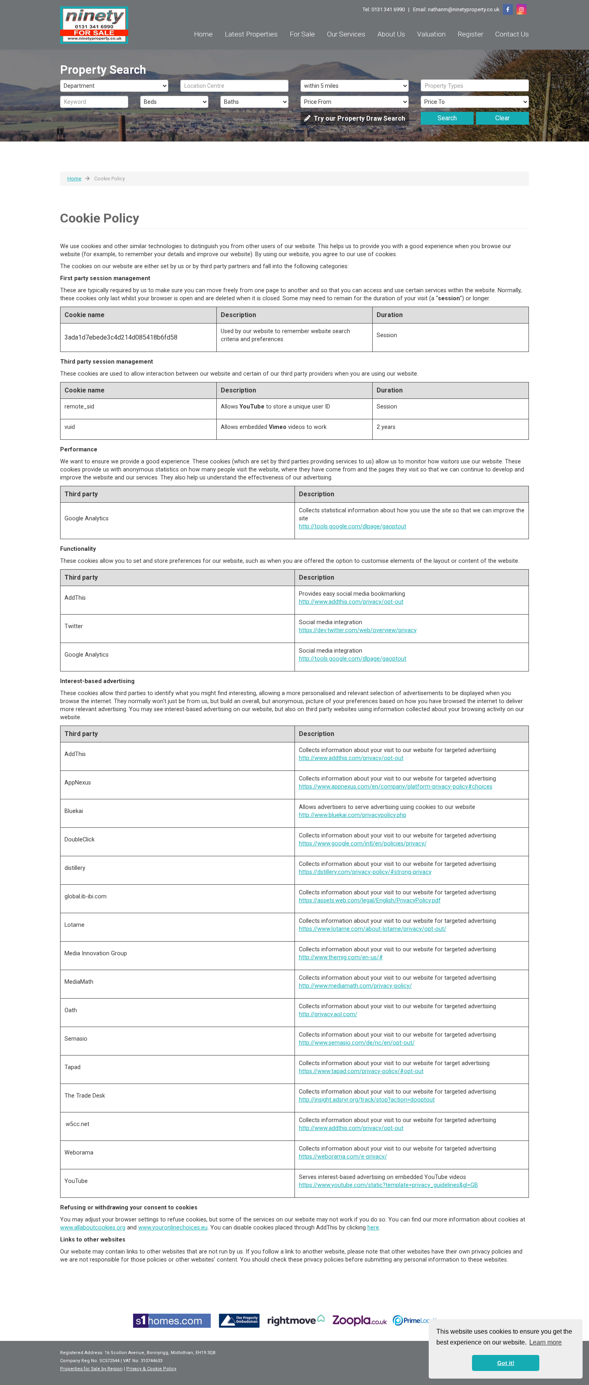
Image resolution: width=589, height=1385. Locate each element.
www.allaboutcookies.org (92, 1227)
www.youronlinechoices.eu (173, 1227)
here (373, 1227)
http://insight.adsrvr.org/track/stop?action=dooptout (367, 1099)
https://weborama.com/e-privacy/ (343, 1156)
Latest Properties (251, 34)
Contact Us (512, 34)
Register (470, 34)
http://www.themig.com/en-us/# (341, 957)
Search (447, 118)
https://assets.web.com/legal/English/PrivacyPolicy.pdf (370, 900)
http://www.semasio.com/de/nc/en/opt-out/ (357, 1042)
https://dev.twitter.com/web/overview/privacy (358, 630)
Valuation (431, 34)
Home (203, 34)
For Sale (302, 34)
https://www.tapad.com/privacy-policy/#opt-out (361, 1071)
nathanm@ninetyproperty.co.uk (463, 9)
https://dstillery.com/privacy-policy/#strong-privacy (365, 872)
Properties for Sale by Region (91, 1368)
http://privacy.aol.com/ (328, 1014)
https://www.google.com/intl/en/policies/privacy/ (363, 843)
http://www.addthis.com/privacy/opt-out (351, 601)
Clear (502, 118)
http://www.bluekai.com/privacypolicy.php (352, 815)
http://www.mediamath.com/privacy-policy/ (355, 986)
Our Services (346, 34)
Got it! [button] (505, 1363)
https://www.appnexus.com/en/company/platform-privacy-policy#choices (395, 786)
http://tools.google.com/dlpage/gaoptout (352, 526)
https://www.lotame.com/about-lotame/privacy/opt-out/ (372, 929)
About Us (391, 34)
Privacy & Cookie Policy (151, 1368)
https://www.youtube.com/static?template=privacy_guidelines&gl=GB (388, 1185)
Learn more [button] (545, 1342)
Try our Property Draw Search (358, 118)
